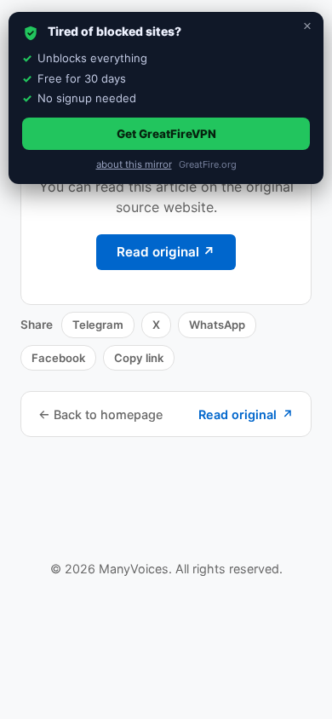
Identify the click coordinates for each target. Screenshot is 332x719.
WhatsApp (217, 324)
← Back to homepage (100, 414)
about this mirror (134, 164)
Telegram (97, 324)
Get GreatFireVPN (166, 134)
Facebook (58, 358)
